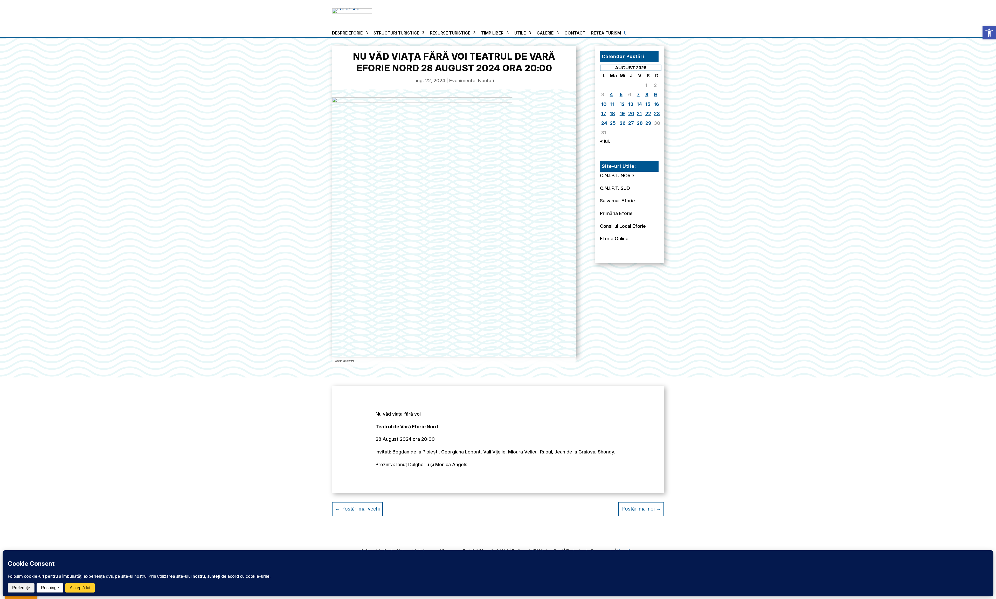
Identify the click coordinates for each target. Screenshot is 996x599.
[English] (627, 10)
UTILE (520, 33)
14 (639, 104)
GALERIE (545, 33)
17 (603, 113)
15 (647, 104)
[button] (989, 32)
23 (657, 113)
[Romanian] (645, 10)
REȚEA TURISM (606, 33)
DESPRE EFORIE (347, 33)
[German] (639, 10)
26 (623, 123)
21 (639, 113)
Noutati (486, 80)
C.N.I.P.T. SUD (615, 188)
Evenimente (462, 80)
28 (640, 123)
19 (622, 113)
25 (612, 123)
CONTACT (574, 33)
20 (631, 113)
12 (622, 104)
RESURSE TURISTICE (450, 33)
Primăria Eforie (616, 213)
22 (648, 113)
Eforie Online (614, 238)
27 (631, 123)
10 (603, 104)
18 (612, 113)
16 (656, 104)
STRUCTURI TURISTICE (396, 33)
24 (604, 123)
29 (648, 123)
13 (630, 104)
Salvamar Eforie (617, 200)
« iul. (605, 141)
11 (612, 104)
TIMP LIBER (492, 33)
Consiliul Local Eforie (623, 226)
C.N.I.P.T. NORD (617, 175)
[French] (633, 10)
